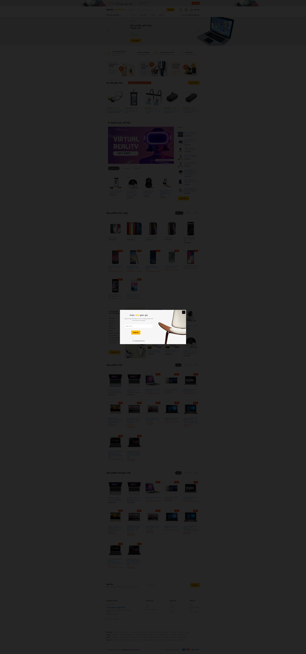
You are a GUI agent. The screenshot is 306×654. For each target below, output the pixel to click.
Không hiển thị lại (140, 341)
